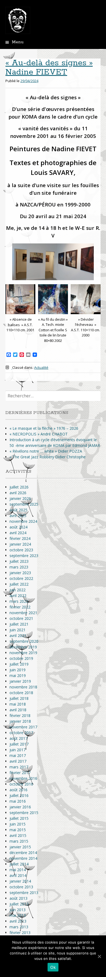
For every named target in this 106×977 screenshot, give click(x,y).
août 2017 (18, 738)
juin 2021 (18, 629)
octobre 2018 (21, 692)
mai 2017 (18, 755)
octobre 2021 (21, 618)
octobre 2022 (21, 578)
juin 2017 (18, 749)
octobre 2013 (21, 886)
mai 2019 (18, 675)
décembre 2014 (23, 852)
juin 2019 (18, 669)
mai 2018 (18, 704)
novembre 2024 (23, 521)
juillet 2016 (19, 795)
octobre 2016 (21, 784)
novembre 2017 (23, 726)
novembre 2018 (23, 687)
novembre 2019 (23, 652)
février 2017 (20, 772)
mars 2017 (19, 766)
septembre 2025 (24, 504)
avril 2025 (18, 515)
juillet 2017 (19, 744)
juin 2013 (18, 909)
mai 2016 (18, 801)
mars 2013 (19, 926)
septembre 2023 (24, 555)
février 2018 (20, 715)
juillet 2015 (19, 818)
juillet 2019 (19, 664)
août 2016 (18, 789)
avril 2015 (18, 835)
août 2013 (18, 898)
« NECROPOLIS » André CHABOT (39, 434)
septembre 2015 (24, 812)
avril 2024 (18, 532)
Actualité (41, 367)
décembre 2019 (23, 647)
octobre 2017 (21, 732)
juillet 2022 (19, 584)
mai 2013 (18, 915)
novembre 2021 (23, 612)
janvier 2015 (20, 846)
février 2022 (20, 607)
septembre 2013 (24, 892)
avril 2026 (18, 492)
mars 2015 (19, 841)
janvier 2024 (20, 544)
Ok (53, 967)
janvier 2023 (20, 572)
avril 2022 (18, 595)
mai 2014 (18, 869)
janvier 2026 (20, 498)
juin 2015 (18, 824)
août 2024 (18, 527)
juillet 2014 (19, 864)
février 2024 (20, 538)
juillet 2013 (19, 904)
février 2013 (20, 932)
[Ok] (99, 956)
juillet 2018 (19, 698)
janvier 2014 (20, 881)
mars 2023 (19, 567)
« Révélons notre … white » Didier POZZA (46, 451)
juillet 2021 (19, 624)
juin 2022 (18, 589)
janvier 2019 (20, 681)
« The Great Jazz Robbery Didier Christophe (48, 456)
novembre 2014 (23, 858)
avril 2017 (18, 761)
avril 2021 (18, 635)
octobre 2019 (21, 658)
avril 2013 (18, 921)
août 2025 (18, 509)
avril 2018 (18, 709)
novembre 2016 (23, 778)
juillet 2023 (19, 561)
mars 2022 (19, 601)
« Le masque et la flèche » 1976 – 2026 (44, 428)
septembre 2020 (24, 641)
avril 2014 (18, 875)
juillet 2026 (19, 487)
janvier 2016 (20, 806)
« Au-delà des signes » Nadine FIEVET (49, 68)
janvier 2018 (20, 721)
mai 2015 (18, 829)
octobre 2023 (21, 549)
